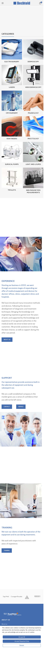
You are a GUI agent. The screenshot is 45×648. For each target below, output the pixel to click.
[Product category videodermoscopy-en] (33, 77)
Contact (7, 406)
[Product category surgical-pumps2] (12, 154)
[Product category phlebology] (33, 103)
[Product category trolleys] (12, 180)
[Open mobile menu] (3, 3)
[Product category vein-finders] (12, 128)
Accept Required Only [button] (22, 641)
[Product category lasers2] (12, 77)
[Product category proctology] (33, 128)
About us (4, 624)
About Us (7, 339)
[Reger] (37, 596)
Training (7, 550)
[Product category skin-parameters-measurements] (33, 181)
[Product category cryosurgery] (12, 103)
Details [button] (21, 645)
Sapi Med (6, 596)
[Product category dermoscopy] (33, 51)
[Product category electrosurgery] (12, 51)
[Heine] (27, 596)
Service (20, 406)
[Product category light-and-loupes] (33, 154)
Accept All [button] (22, 637)
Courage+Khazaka (16, 596)
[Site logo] (21, 3)
